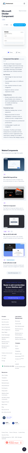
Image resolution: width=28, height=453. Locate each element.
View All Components (13, 273)
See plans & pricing (13, 297)
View (19, 52)
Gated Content (5, 324)
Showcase (17, 321)
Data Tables (4, 332)
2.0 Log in (4, 355)
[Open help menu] (24, 449)
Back (7, 24)
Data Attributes (5, 385)
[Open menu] (24, 3)
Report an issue (22, 10)
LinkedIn (17, 364)
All (4, 19)
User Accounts (5, 322)
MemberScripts (5, 383)
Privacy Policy (5, 432)
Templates (4, 377)
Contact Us (19, 359)
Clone (11, 52)
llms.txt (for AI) (5, 409)
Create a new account (7, 353)
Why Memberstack (19, 326)
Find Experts (5, 388)
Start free (14, 302)
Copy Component (18, 24)
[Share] (11, 24)
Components (5, 380)
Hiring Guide (4, 390)
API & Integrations (6, 329)
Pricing (3, 360)
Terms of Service (13, 432)
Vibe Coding (4, 375)
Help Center (4, 404)
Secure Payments (6, 327)
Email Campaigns (6, 335)
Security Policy (5, 435)
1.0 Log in (4, 358)
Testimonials (18, 323)
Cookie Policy (21, 432)
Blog (3, 407)
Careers (17, 348)
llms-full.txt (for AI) (6, 412)
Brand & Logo (18, 353)
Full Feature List (5, 319)
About (16, 346)
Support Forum (5, 402)
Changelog (17, 351)
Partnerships (19, 356)
